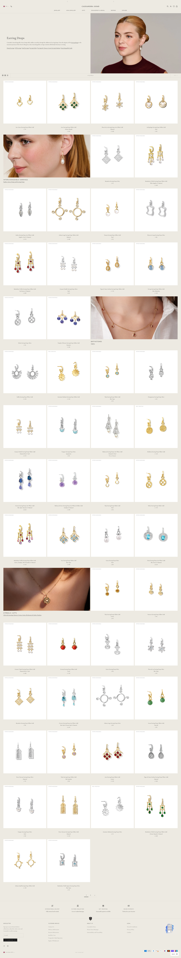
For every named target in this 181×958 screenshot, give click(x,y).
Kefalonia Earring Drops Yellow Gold (156, 452)
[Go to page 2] (95, 895)
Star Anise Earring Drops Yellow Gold (25, 127)
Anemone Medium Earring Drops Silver (112, 832)
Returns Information (53, 932)
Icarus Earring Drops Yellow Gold (156, 724)
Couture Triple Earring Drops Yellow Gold (25, 670)
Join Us (173, 954)
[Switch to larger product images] (2, 75)
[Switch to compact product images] (7, 75)
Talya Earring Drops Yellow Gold (112, 398)
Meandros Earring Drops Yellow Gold (25, 723)
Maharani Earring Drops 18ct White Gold (112, 453)
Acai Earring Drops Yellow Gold (68, 128)
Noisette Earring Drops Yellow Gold (156, 614)
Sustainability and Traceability (94, 932)
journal (95, 1)
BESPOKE (113, 10)
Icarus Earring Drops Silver (112, 561)
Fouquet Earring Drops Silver (69, 453)
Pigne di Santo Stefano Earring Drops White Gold (156, 778)
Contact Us (51, 927)
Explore (93, 343)
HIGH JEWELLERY (71, 10)
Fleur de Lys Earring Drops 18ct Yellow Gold (112, 128)
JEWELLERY (57, 10)
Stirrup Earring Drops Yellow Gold (156, 290)
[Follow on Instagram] (7, 946)
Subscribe (10, 940)
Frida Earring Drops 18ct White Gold (156, 561)
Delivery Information (53, 929)
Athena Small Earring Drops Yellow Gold (25, 886)
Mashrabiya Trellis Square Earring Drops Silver (68, 887)
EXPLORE (124, 10)
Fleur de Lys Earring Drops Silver (156, 670)
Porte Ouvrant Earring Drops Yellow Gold (69, 833)
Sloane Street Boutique (92, 929)
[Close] (176, 954)
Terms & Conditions (132, 927)
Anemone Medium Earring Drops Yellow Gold (69, 397)
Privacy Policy (130, 929)
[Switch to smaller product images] (5, 75)
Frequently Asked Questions (55, 938)
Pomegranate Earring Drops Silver (156, 397)
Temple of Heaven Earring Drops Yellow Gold (69, 344)
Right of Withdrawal (53, 941)
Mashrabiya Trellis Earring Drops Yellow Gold (156, 182)
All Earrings (18, 48)
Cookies (129, 932)
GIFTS (83, 10)
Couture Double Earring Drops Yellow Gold (24, 453)
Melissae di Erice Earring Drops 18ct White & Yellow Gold (69, 507)
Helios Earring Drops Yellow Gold (156, 505)
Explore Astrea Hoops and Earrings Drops (13, 182)
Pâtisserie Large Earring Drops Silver (156, 235)
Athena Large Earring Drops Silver (112, 723)
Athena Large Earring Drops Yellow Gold (68, 236)
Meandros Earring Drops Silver (112, 181)
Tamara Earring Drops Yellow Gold (112, 236)
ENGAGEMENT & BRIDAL (98, 10)
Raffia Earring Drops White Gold (25, 397)
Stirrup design (74, 42)
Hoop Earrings (10, 48)
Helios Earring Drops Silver (24, 343)
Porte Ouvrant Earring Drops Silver (24, 778)
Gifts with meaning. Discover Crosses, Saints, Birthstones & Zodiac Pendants (22, 615)
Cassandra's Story (91, 927)
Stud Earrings (25, 48)
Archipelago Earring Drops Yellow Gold (156, 128)
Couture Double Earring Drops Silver (68, 290)
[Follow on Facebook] (4, 946)
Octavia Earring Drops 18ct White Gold (24, 507)
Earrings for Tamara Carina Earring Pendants (48, 48)
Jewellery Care (52, 935)
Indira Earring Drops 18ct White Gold (25, 236)
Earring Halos (33, 48)
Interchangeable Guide (66, 48)
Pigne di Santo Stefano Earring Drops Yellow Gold (112, 289)
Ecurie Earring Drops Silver (112, 669)
